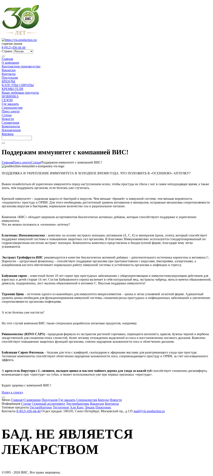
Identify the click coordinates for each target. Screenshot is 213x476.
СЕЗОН (7, 100)
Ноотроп (46, 407)
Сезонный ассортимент (48, 403)
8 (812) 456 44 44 (13, 47)
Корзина (8, 134)
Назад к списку (12, 392)
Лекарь (90, 407)
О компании (10, 62)
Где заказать (10, 104)
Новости (8, 119)
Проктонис (103, 407)
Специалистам (12, 107)
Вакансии (9, 70)
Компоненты (11, 126)
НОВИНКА (10, 96)
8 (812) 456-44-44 (28, 411)
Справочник (10, 122)
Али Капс (77, 407)
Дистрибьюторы (77, 403)
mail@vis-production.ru (149, 411)
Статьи (7, 115)
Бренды (103, 400)
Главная (7, 59)
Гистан (35, 407)
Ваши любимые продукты (20, 92)
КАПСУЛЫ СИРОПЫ (18, 85)
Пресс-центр (11, 111)
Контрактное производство (21, 66)
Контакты (9, 74)
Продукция (10, 77)
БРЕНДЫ (8, 81)
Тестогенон (61, 407)
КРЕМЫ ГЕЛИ (12, 89)
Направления (11, 130)
